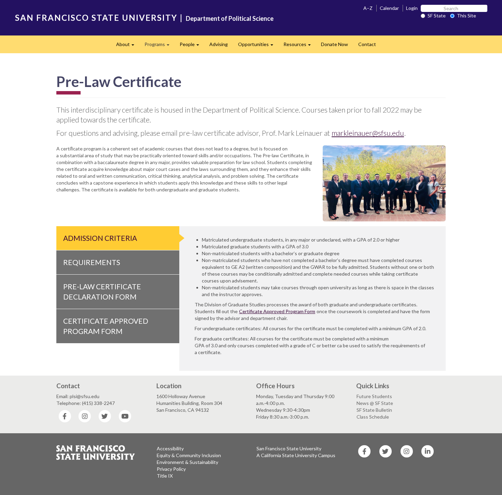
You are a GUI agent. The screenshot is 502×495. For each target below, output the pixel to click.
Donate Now (334, 44)
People (192, 46)
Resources (299, 46)
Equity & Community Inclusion (189, 455)
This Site (466, 15)
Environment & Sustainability (187, 462)
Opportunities (258, 46)
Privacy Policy (171, 469)
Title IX (165, 476)
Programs (159, 46)
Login (412, 8)
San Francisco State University (288, 448)
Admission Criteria (100, 238)
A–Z (368, 8)
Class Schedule (373, 417)
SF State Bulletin (374, 410)
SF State (437, 15)
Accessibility (170, 448)
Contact (367, 44)
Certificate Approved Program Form (105, 326)
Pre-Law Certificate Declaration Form (102, 291)
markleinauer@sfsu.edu (368, 133)
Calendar (389, 8)
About (127, 46)
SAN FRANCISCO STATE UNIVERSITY (96, 18)
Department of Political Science (230, 18)
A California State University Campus (295, 455)
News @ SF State (375, 403)
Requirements (91, 262)
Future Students (374, 396)
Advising (218, 44)
